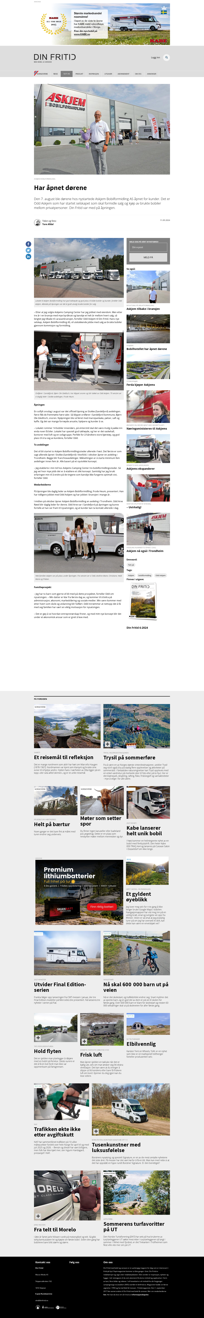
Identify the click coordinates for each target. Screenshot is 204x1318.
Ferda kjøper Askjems (141, 384)
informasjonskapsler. (140, 1294)
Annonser (151, 74)
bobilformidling (144, 575)
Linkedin (28, 255)
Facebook (28, 243)
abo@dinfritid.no (41, 1300)
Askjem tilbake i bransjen (143, 309)
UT (121, 1239)
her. (105, 1294)
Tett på (66, 74)
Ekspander (166, 57)
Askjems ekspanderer (141, 468)
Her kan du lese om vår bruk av (119, 1294)
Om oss (138, 74)
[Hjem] (55, 58)
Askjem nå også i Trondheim (145, 551)
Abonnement (123, 74)
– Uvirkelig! (134, 507)
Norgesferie (42, 74)
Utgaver (108, 74)
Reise (55, 74)
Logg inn (155, 57)
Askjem (131, 575)
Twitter (28, 249)
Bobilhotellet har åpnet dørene (147, 349)
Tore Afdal (48, 224)
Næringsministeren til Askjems (147, 428)
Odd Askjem (161, 575)
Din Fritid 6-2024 (137, 627)
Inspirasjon (94, 74)
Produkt (79, 74)
